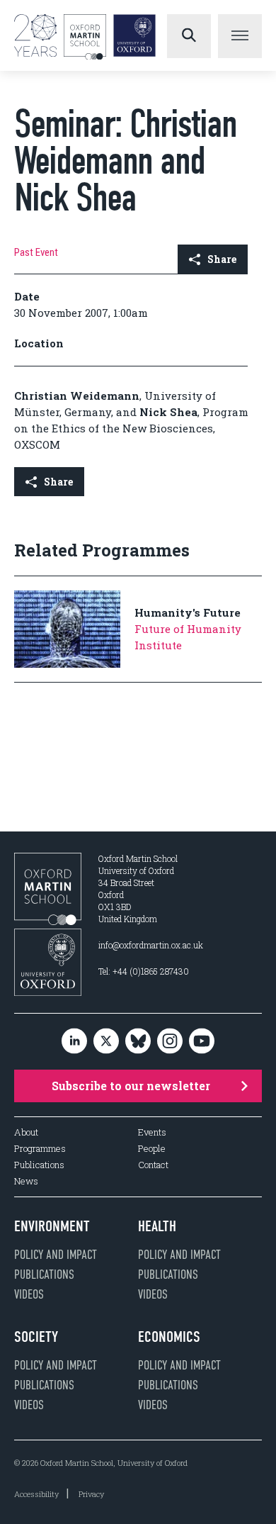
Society (36, 1337)
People (152, 1148)
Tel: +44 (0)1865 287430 (143, 971)
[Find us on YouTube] (201, 1041)
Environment (52, 1226)
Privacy (91, 1494)
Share (221, 259)
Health (157, 1226)
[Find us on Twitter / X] (106, 1041)
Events (152, 1132)
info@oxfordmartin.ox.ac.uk (150, 945)
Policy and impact (55, 1254)
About (26, 1132)
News (26, 1181)
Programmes (40, 1148)
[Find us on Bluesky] (138, 1041)
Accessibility (36, 1494)
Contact (153, 1165)
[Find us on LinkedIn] (74, 1041)
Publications (39, 1165)
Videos (29, 1294)
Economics (169, 1337)
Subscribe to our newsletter (131, 1085)
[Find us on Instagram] (170, 1041)
